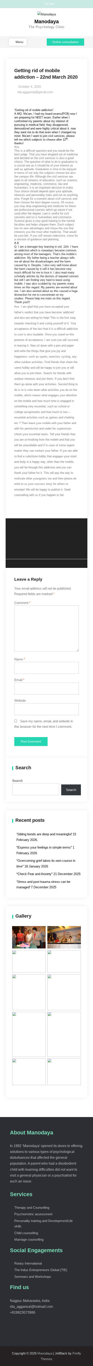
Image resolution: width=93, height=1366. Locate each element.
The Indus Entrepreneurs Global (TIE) (40, 1270)
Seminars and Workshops (32, 1276)
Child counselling (26, 1233)
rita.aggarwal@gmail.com (35, 92)
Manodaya (46, 21)
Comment (22, 603)
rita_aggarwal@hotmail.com (31, 1306)
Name (19, 659)
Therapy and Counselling (31, 1207)
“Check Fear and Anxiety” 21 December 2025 (48, 874)
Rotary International (28, 1263)
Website (20, 700)
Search (17, 780)
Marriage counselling (28, 1239)
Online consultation (65, 42)
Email (19, 680)
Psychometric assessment (33, 1214)
